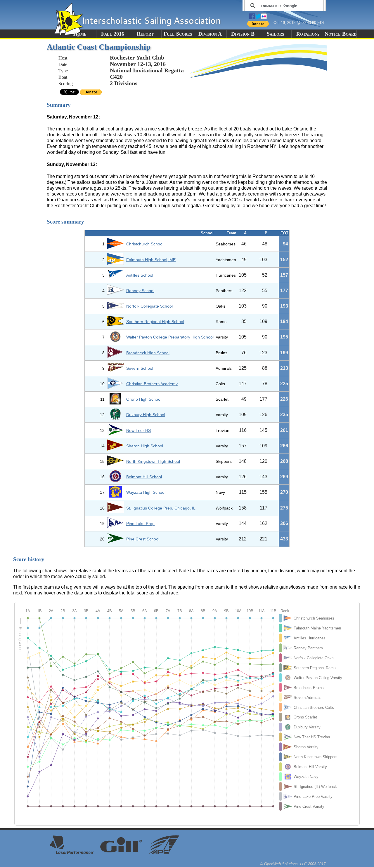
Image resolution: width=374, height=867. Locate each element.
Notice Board (340, 34)
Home (79, 34)
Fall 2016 (112, 34)
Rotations (307, 34)
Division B (242, 34)
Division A (210, 34)
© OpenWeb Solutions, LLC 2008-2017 (292, 864)
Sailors (275, 34)
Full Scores (178, 34)
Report (145, 34)
